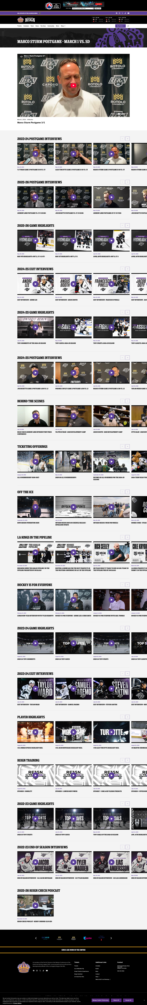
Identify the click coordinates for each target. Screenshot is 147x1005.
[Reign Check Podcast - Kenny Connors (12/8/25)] (35, 905)
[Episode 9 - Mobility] (35, 775)
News (37, 26)
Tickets (19, 26)
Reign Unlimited (78, 974)
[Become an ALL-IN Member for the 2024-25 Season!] (111, 461)
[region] (73, 1000)
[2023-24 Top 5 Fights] (111, 643)
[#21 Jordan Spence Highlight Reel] (35, 732)
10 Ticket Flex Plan (79, 976)
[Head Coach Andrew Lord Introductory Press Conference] (35, 416)
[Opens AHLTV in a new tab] (83, 4)
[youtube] (128, 13)
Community (51, 26)
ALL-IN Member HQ (79, 968)
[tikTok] (125, 13)
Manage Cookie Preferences (101, 1000)
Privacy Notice (17, 1003)
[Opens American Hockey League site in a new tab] (53, 6)
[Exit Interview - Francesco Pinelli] (111, 284)
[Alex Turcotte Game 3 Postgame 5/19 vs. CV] (73, 154)
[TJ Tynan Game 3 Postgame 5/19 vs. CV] (35, 154)
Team (32, 26)
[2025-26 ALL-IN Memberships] (73, 461)
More (57, 26)
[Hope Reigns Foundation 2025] (35, 507)
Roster (97, 968)
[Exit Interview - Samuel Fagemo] (73, 689)
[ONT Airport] (87, 938)
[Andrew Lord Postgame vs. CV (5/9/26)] (35, 197)
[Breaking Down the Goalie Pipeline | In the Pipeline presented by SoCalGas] (35, 552)
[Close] (144, 1000)
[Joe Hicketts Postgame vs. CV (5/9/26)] (73, 197)
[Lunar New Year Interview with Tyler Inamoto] (35, 600)
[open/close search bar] (128, 26)
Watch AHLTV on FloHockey (102, 979)
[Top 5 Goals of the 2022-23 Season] (111, 819)
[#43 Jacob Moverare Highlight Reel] (73, 732)
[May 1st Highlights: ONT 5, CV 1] (73, 240)
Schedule (26, 26)
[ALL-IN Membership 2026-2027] (35, 461)
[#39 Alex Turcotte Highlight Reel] (111, 732)
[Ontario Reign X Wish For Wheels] (111, 507)
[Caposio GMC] (101, 938)
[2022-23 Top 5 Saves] (73, 819)
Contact (98, 974)
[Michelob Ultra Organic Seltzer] (59, 938)
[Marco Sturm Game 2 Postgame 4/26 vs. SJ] (111, 373)
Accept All (128, 1000)
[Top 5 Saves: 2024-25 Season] (73, 327)
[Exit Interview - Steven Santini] (111, 689)
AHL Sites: (69, 8)
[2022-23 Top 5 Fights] (35, 819)
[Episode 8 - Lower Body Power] (73, 775)
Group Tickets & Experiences (81, 971)
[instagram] (120, 13)
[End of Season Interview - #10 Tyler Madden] (73, 862)
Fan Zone (43, 26)
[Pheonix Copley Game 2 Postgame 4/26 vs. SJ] (73, 373)
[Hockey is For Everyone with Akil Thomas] (111, 600)
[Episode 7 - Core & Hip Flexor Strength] (111, 775)
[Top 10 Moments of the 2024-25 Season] (35, 327)
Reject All (116, 1000)
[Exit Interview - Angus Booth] (73, 284)
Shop (62, 26)
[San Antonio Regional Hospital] (73, 938)
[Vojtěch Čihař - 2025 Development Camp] (73, 416)
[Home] (26, 19)
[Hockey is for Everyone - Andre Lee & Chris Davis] (73, 600)
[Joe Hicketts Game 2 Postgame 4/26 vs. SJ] (35, 373)
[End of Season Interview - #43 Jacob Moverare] (35, 862)
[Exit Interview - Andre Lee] (35, 284)
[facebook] (117, 13)
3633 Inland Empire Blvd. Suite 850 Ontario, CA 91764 (123, 967)
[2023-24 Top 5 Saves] (73, 643)
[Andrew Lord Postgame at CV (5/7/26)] (111, 197)
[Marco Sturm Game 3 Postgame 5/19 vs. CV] (111, 154)
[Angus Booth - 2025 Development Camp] (111, 416)
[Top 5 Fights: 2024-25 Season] (111, 327)
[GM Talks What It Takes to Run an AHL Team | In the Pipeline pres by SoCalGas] (111, 552)
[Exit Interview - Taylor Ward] (35, 689)
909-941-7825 (120, 971)
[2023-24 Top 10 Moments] (35, 643)
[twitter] (122, 13)
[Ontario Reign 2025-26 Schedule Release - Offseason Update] (73, 507)
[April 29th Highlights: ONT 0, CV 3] (111, 240)
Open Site (97, 8)
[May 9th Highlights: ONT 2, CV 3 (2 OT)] (35, 240)
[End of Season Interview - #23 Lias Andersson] (111, 862)
